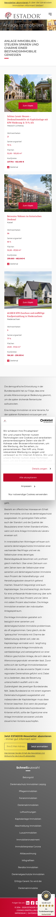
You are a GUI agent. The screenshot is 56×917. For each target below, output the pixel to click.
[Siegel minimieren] (53, 895)
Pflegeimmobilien (28, 791)
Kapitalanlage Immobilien (28, 819)
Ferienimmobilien (28, 798)
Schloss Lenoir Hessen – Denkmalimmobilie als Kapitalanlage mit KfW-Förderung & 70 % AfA (27, 119)
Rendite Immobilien (28, 867)
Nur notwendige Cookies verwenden (28, 494)
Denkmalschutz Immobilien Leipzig (28, 784)
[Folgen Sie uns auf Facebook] (32, 903)
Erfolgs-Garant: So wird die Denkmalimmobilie (28, 884)
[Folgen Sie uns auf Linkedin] (27, 903)
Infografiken (28, 860)
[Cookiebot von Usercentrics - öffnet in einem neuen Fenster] (40, 421)
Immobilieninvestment (28, 839)
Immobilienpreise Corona (28, 846)
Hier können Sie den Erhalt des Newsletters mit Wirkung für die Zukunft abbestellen (24, 754)
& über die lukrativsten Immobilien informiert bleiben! (28, 4)
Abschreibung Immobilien (28, 826)
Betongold (28, 777)
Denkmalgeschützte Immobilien (28, 874)
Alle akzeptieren (28, 477)
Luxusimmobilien (28, 832)
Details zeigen (39, 468)
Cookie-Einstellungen (28, 910)
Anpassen (26, 486)
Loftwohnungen (28, 812)
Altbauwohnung (28, 853)
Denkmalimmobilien (28, 805)
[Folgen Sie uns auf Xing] (37, 903)
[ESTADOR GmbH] (22, 14)
